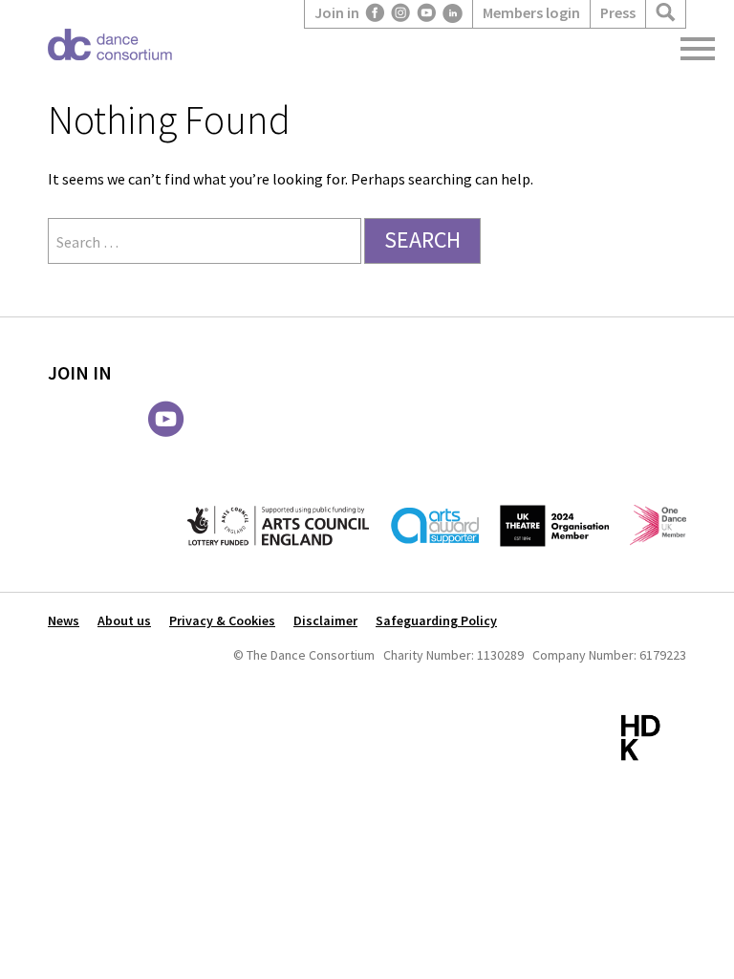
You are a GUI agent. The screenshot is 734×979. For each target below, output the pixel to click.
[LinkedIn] (453, 13)
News (63, 620)
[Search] (666, 13)
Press (618, 12)
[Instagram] (401, 13)
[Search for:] (206, 241)
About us (124, 620)
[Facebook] (375, 13)
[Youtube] (427, 13)
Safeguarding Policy (436, 620)
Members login (531, 12)
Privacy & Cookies (222, 620)
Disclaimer (325, 620)
